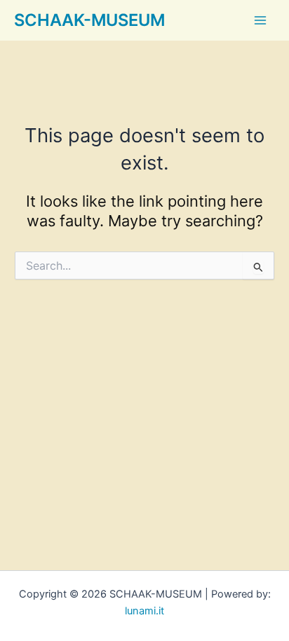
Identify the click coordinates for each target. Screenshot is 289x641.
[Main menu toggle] (260, 20)
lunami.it (144, 611)
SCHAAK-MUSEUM (89, 20)
